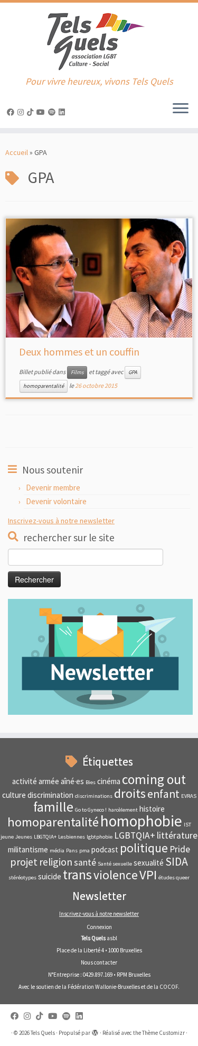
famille (53, 806)
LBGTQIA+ (45, 836)
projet (23, 861)
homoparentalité (43, 386)
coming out (154, 779)
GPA (132, 372)
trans (77, 874)
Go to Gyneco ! (91, 809)
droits (130, 793)
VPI (148, 875)
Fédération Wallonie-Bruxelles (104, 986)
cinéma (108, 781)
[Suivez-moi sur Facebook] (12, 112)
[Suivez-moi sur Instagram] (22, 112)
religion (55, 861)
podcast (104, 849)
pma (84, 850)
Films (77, 372)
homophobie (141, 821)
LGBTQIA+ (134, 835)
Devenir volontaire (56, 501)
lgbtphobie (99, 836)
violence (115, 875)
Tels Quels (43, 1032)
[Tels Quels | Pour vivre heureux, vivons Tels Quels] (99, 39)
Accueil (16, 152)
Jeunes (23, 836)
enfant (163, 794)
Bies (91, 782)
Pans (72, 850)
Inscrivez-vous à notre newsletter (61, 520)
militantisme (28, 849)
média (57, 850)
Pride (179, 849)
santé (85, 862)
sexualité (149, 863)
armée (49, 781)
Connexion (99, 927)
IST (187, 824)
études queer (174, 877)
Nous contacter (99, 962)
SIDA (176, 861)
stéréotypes (22, 877)
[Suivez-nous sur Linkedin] (63, 112)
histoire (152, 809)
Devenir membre (53, 488)
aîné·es (72, 781)
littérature (177, 835)
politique (144, 848)
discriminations (93, 796)
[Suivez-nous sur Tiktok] (31, 112)
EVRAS (188, 796)
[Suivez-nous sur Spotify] (53, 112)
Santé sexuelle (115, 863)
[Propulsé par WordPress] (95, 1030)
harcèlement (123, 809)
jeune (7, 836)
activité (24, 781)
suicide (49, 876)
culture (14, 795)
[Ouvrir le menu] (180, 109)
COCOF (168, 986)
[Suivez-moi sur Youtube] (42, 112)
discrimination (50, 795)
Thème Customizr (163, 1032)
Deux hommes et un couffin (79, 351)
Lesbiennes (71, 836)
